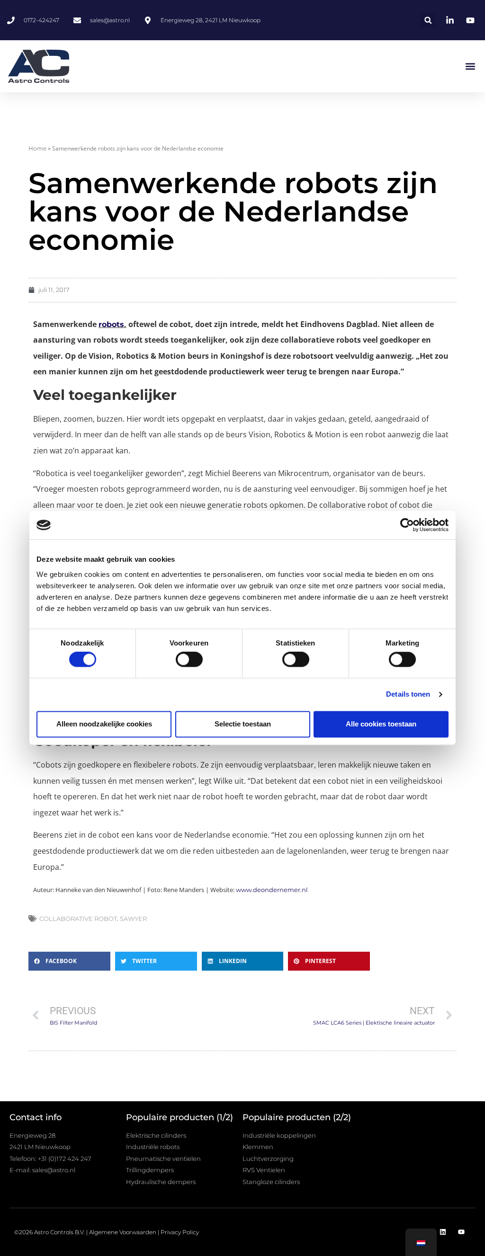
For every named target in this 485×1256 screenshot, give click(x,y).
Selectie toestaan (243, 724)
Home (37, 148)
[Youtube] (461, 1231)
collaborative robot (78, 918)
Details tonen (408, 694)
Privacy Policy (180, 1232)
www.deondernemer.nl (272, 889)
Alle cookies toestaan (381, 724)
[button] (428, 20)
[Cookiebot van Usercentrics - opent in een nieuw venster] (407, 525)
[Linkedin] (443, 1231)
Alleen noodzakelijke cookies (104, 724)
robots (111, 324)
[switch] (189, 659)
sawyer (133, 918)
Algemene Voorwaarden (122, 1232)
